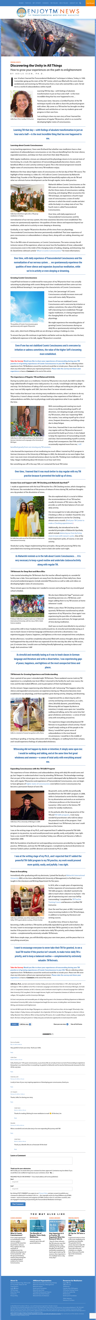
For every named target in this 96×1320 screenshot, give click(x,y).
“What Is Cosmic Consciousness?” (49, 251)
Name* (12, 1179)
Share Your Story (15, 1292)
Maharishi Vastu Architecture (41, 1295)
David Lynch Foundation (40, 1288)
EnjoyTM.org (89, 3)
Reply (11, 1052)
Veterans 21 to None (68, 1300)
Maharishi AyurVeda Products (41, 1294)
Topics (28, 3)
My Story (37, 3)
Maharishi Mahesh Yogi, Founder (20, 1283)
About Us (74, 3)
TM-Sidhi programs (62, 815)
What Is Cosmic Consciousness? (16, 1234)
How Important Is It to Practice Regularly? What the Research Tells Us (57, 1236)
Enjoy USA (67, 1283)
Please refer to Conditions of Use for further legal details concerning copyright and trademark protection (35, 1313)
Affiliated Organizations (42, 1281)
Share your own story (60, 1024)
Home (21, 3)
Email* (12, 1186)
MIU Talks (64, 3)
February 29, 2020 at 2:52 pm (17, 1079)
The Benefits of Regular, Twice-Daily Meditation (37, 1235)
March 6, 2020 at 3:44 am (20, 1141)
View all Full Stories (76, 1024)
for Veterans (67, 1298)
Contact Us (13, 1294)
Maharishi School (37, 1286)
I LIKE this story (24, 1024)
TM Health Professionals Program (42, 1292)
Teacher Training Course (70, 1290)
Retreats (66, 1286)
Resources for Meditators (72, 1281)
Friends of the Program (70, 1288)
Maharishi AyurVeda (38, 1290)
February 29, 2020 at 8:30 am (17, 1125)
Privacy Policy (43, 1193)
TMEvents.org (67, 1284)
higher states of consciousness (38, 784)
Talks (54, 3)
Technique (14, 1290)
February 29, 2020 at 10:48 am (17, 1094)
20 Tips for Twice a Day (76, 1234)
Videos (46, 3)
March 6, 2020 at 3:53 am (16, 1059)
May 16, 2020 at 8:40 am (16, 1044)
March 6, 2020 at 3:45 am (20, 1110)
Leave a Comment (18, 1156)
